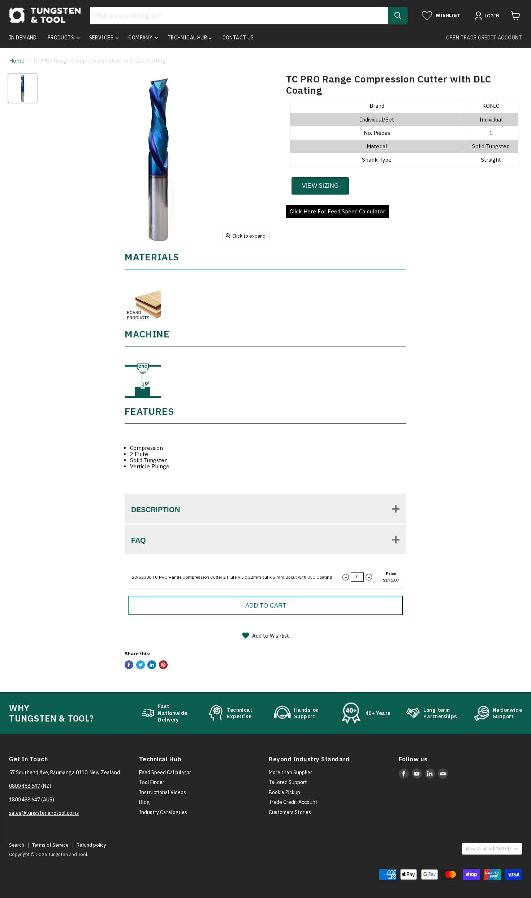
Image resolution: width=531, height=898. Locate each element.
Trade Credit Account (293, 802)
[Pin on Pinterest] (163, 664)
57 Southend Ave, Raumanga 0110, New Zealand (64, 772)
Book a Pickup (284, 792)
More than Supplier (290, 772)
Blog (144, 802)
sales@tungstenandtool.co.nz (44, 813)
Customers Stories (290, 812)
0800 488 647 (24, 786)
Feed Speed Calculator (165, 772)
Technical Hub (188, 37)
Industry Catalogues (163, 812)
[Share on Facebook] (129, 664)
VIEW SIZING (320, 186)
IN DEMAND (23, 37)
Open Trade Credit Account (484, 37)
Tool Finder (151, 782)
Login (492, 16)
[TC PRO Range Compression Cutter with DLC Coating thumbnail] (22, 88)
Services (102, 37)
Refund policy (91, 845)
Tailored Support (288, 782)
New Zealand (488, 849)
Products (61, 37)
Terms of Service (50, 845)
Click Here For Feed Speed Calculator (337, 211)
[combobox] (239, 15)
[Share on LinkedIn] (151, 664)
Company (141, 37)
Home (17, 61)
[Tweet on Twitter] (140, 664)
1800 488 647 (24, 799)
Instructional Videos (162, 792)
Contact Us (238, 37)
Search (16, 845)
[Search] (397, 15)
